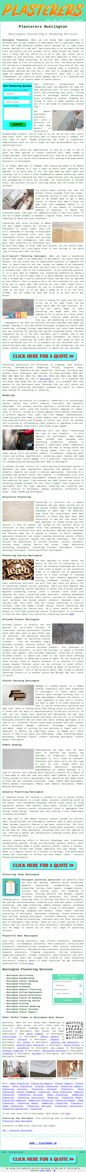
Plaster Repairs (64, 1084)
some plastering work (46, 90)
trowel (79, 193)
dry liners (57, 1048)
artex (25, 223)
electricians (9, 1037)
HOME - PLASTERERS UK (43, 1143)
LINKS (54, 20)
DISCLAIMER (78, 20)
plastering (45, 140)
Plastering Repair (72, 1098)
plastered (51, 153)
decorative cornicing (54, 1051)
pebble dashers (50, 1037)
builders (37, 1054)
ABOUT (61, 20)
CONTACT (69, 20)
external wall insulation (30, 1045)
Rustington (45, 379)
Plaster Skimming (26, 1092)
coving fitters (72, 1045)
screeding (7, 1054)
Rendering (53, 1098)
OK (54, 1170)
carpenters (23, 1048)
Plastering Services (14, 1089)
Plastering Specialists (15, 1109)
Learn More (45, 1170)
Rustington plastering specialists (41, 880)
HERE (71, 614)
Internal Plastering (46, 1086)
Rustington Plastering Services (27, 969)
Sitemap (4, 1152)
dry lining (23, 1042)
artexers (22, 1039)
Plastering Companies (14, 1100)
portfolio (39, 123)
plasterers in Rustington (16, 161)
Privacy (82, 1152)
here (31, 964)
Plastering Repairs (41, 1084)
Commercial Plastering (40, 1100)
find (11, 941)
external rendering (12, 1051)
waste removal (35, 1034)
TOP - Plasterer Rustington (17, 1131)
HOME (48, 20)
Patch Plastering (22, 1086)
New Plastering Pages (16, 1152)
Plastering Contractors (31, 1098)
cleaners (54, 1039)
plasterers (14, 249)
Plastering (44, 1092)
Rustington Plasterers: (15, 40)
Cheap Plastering (19, 1084)
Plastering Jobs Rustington (17, 1121)
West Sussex (32, 922)
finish (19, 237)
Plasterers (67, 1089)
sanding (39, 210)
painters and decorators (65, 1042)
